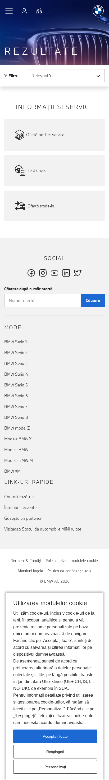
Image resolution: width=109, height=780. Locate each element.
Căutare (93, 300)
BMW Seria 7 (16, 406)
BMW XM (12, 471)
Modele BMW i (17, 449)
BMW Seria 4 (16, 374)
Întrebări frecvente (20, 507)
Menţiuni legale (30, 570)
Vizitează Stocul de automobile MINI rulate (42, 529)
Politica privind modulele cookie (72, 560)
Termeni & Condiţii (26, 560)
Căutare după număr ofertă (28, 288)
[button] (9, 11)
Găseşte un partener (23, 518)
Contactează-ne (19, 496)
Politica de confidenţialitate (69, 570)
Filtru (13, 75)
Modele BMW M (18, 460)
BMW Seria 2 (16, 352)
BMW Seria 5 (16, 385)
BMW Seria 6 (16, 395)
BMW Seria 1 (15, 341)
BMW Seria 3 (16, 363)
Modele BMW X (17, 438)
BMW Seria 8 (16, 417)
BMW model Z (17, 428)
